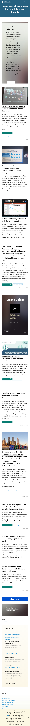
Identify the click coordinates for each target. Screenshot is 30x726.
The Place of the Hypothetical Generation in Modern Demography (13, 395)
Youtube (5, 621)
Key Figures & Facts (6, 698)
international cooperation (8, 493)
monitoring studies (6, 381)
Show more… (15, 599)
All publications (10, 683)
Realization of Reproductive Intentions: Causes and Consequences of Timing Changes (12, 169)
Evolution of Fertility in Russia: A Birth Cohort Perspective (14, 219)
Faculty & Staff (5, 706)
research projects (6, 136)
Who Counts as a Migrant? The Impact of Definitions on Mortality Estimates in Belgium (14, 506)
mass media (16, 133)
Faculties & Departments (7, 702)
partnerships (16, 525)
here (8, 715)
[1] (14, 329)
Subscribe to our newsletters (12, 609)
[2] (15, 329)
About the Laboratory (10, 27)
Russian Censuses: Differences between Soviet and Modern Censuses (13, 108)
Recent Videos (15, 300)
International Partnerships (7, 704)
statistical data (17, 378)
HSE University (7, 1)
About (4, 694)
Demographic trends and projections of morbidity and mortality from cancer (12, 358)
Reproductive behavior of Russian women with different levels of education (13, 568)
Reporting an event (18, 284)
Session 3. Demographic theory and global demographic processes (15, 317)
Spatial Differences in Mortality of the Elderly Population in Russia (14, 538)
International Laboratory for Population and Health (15, 9)
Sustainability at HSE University (8, 700)
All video (7, 331)
